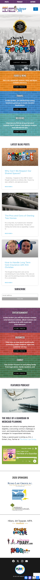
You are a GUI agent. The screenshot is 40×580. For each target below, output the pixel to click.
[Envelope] (27, 561)
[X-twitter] (18, 561)
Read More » (9, 186)
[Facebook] (13, 561)
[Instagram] (22, 561)
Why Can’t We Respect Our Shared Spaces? (18, 172)
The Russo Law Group (28, 439)
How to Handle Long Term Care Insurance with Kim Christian (17, 264)
